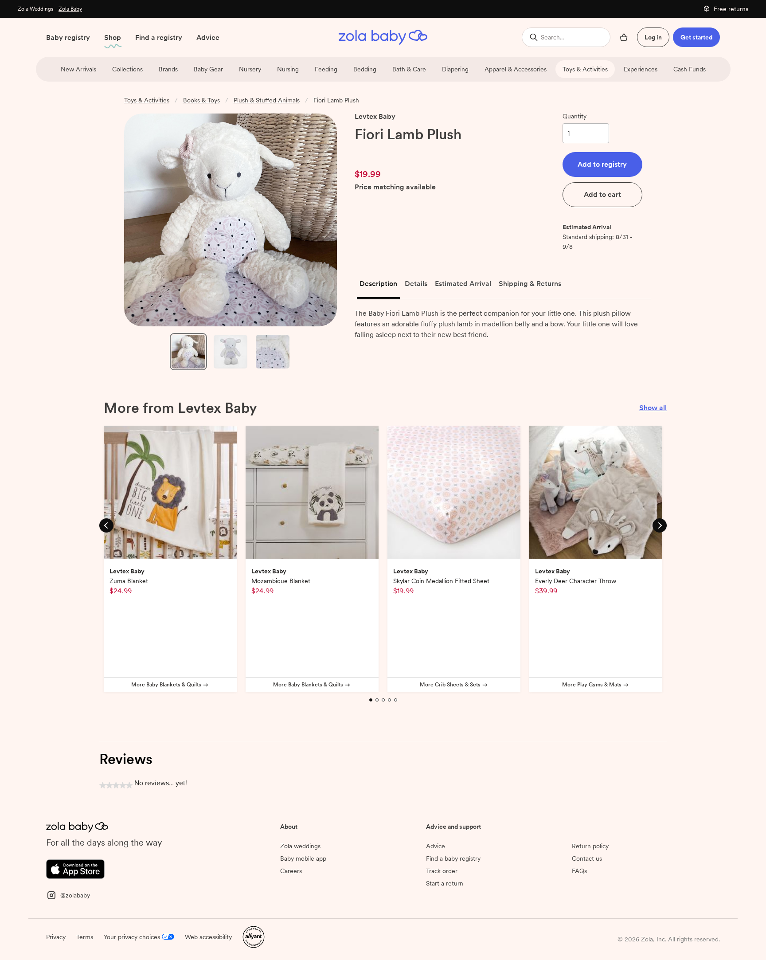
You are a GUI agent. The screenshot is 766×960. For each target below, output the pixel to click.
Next (660, 525)
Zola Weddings (35, 9)
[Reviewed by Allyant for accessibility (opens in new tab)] (253, 936)
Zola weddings (300, 846)
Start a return (444, 883)
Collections (127, 69)
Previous (106, 525)
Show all (653, 408)
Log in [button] (653, 37)
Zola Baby (70, 9)
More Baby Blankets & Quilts (166, 685)
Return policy (590, 846)
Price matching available (395, 187)
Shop (112, 37)
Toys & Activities (585, 69)
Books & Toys (201, 100)
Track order (441, 870)
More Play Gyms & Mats (591, 685)
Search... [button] (552, 37)
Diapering (455, 69)
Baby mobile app (303, 858)
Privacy (56, 936)
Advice (207, 37)
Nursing (288, 69)
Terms (84, 936)
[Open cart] (623, 37)
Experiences (640, 69)
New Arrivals (78, 69)
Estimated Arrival (463, 283)
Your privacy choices (132, 936)
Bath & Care (409, 69)
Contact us (587, 858)
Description (378, 283)
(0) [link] (405, 152)
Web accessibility (208, 936)
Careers (291, 870)
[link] (373, 152)
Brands (168, 69)
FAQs (579, 870)
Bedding (364, 69)
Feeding (326, 69)
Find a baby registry (453, 858)
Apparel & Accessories (516, 69)
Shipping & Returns (530, 283)
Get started (696, 37)
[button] (602, 164)
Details (416, 283)
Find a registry (158, 37)
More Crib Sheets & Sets (450, 685)
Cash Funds (689, 69)
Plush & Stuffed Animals (267, 100)
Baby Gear (208, 69)
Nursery (250, 69)
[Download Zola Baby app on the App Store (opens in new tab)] (75, 868)
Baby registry (68, 37)
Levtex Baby (375, 116)
